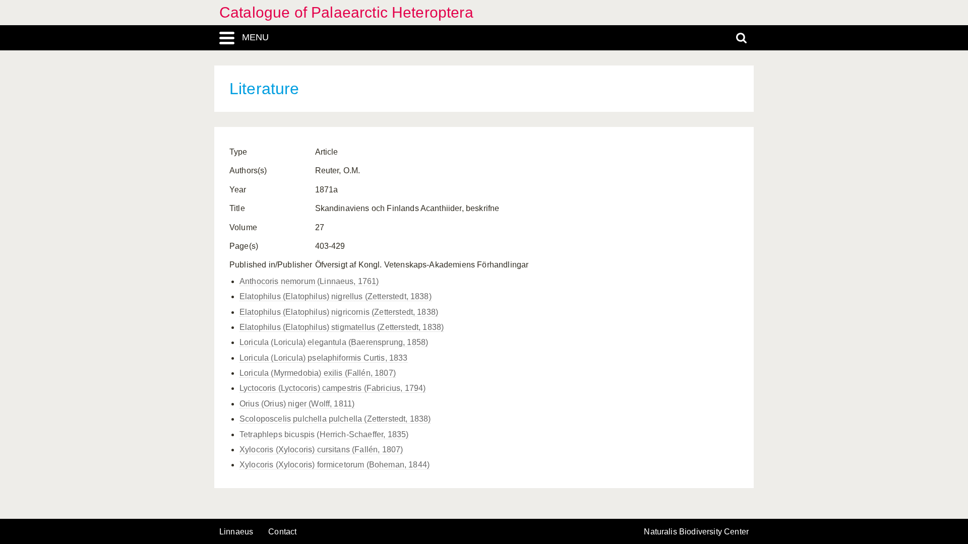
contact (282, 531)
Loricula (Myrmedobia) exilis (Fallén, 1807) (317, 373)
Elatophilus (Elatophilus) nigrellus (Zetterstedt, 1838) (335, 296)
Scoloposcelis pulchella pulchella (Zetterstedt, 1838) (335, 419)
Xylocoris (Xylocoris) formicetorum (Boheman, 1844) (334, 464)
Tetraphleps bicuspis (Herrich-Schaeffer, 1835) (323, 434)
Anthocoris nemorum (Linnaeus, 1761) (309, 281)
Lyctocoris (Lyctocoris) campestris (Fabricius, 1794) (332, 388)
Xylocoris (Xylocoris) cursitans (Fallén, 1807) (321, 449)
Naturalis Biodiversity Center (696, 532)
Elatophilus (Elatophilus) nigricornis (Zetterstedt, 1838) (338, 312)
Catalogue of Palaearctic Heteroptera (346, 12)
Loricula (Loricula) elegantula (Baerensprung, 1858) (333, 342)
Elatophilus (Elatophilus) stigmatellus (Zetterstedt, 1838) (341, 327)
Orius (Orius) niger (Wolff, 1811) (296, 403)
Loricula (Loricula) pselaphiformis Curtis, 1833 (323, 358)
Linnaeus (236, 532)
